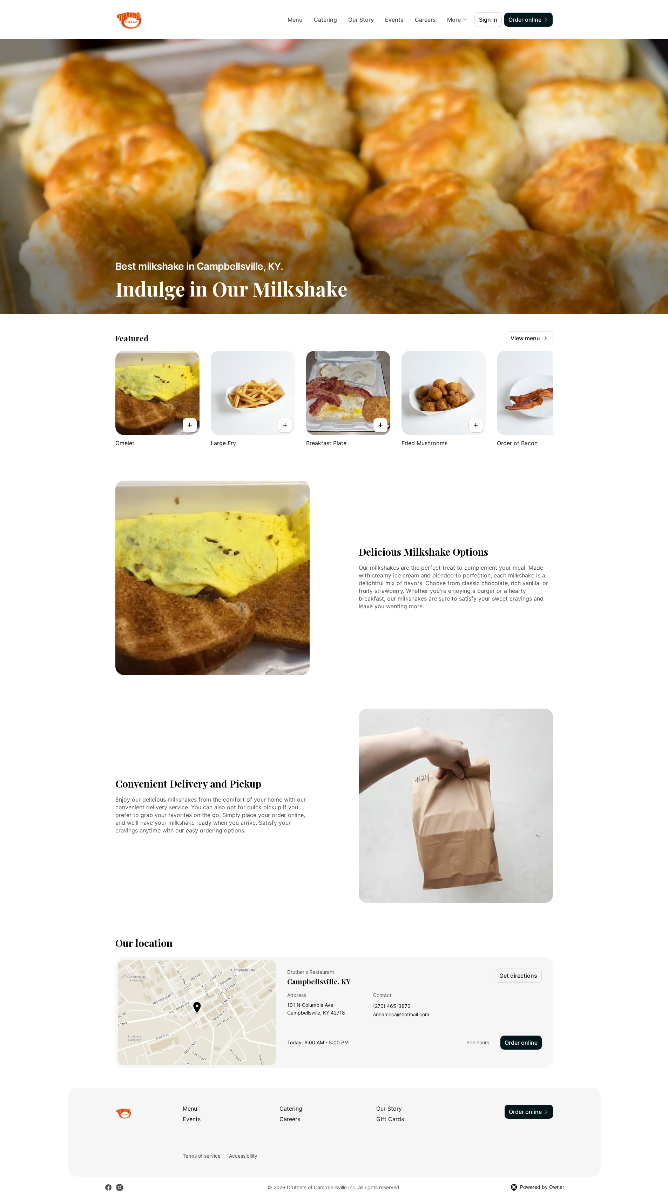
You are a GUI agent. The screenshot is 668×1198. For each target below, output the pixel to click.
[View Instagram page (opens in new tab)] (119, 1187)
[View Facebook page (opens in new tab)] (108, 1187)
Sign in (488, 19)
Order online (521, 1042)
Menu (295, 19)
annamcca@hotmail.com (401, 1014)
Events (394, 19)
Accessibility (243, 1156)
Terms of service (202, 1156)
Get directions (518, 975)
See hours (477, 1042)
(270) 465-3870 (392, 1006)
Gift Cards (390, 1119)
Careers (425, 19)
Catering (325, 19)
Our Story (361, 19)
